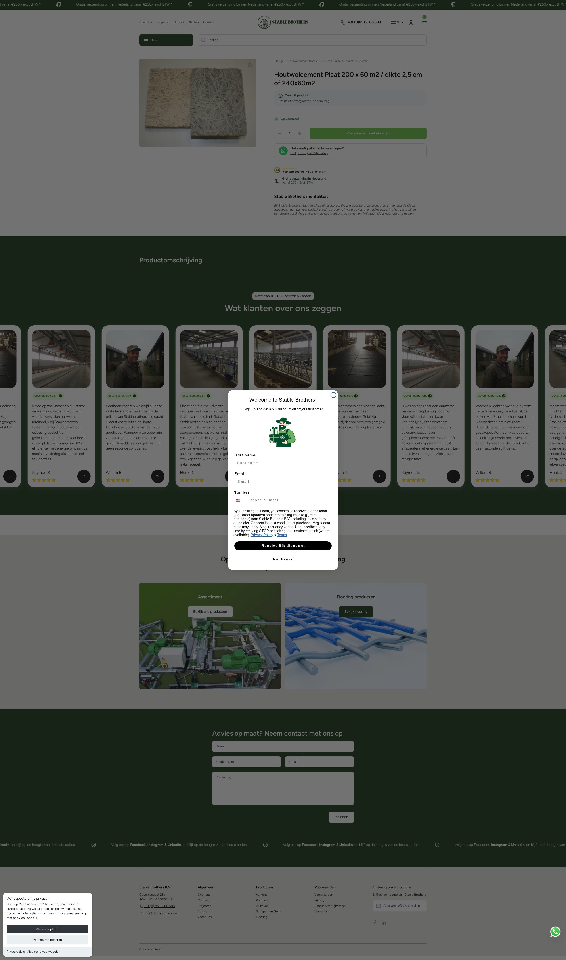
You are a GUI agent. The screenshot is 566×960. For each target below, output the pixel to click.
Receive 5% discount (283, 546)
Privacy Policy (262, 535)
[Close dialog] (333, 395)
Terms (282, 535)
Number (241, 492)
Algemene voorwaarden (43, 952)
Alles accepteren (47, 929)
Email (240, 474)
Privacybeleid (16, 952)
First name (244, 455)
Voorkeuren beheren (47, 939)
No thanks (283, 559)
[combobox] (240, 500)
